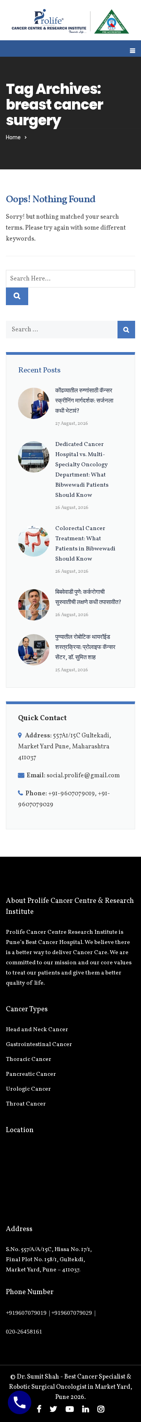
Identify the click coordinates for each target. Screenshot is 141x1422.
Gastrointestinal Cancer (39, 1045)
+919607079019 (26, 1313)
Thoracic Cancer (28, 1059)
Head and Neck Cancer (37, 1030)
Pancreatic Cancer (31, 1074)
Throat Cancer (26, 1104)
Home (13, 137)
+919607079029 (71, 1313)
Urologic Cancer (28, 1089)
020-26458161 (24, 1332)
